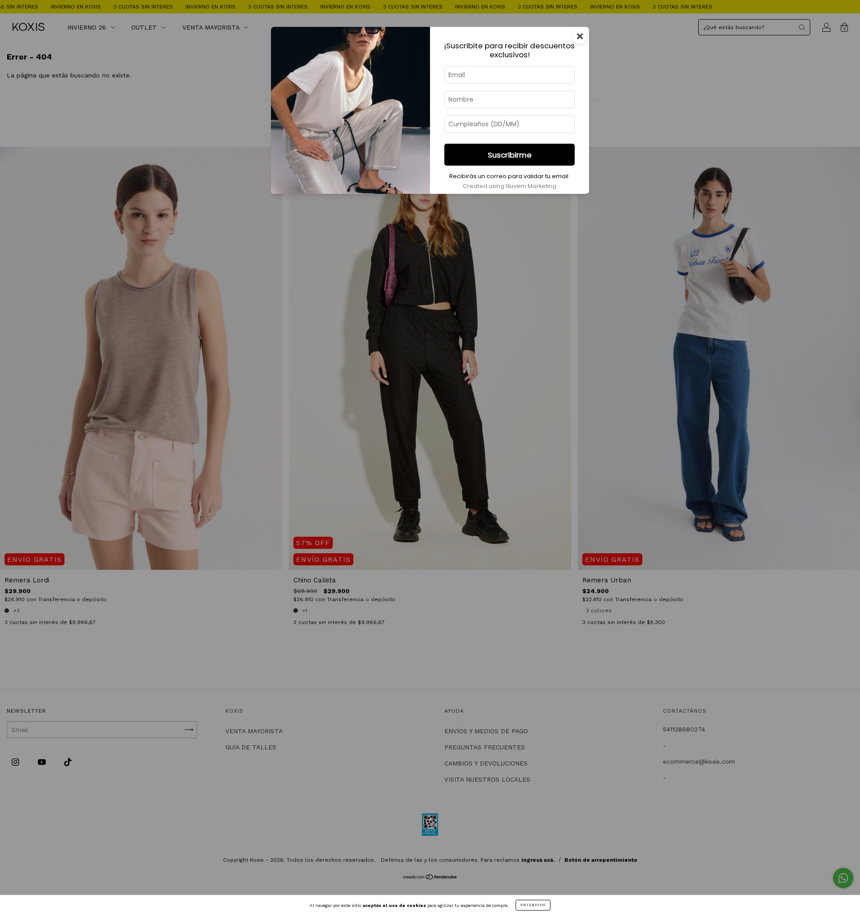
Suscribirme (510, 155)
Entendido (533, 905)
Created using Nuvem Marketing (509, 186)
